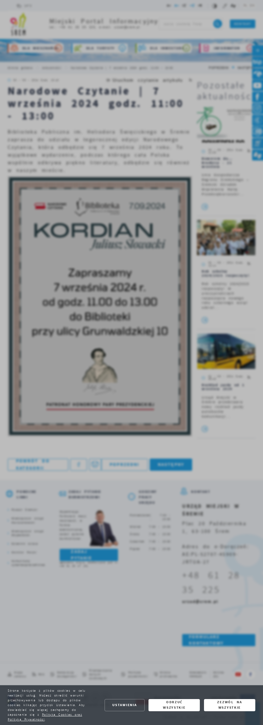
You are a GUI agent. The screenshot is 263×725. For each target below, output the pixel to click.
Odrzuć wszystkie (174, 705)
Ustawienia (124, 705)
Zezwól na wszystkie (229, 705)
